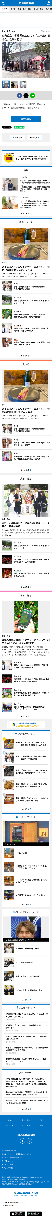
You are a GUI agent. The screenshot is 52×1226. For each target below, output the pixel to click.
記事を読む (26, 118)
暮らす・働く (38, 9)
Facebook (22, 1141)
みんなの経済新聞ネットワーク (26, 1194)
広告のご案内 (8, 1164)
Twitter (29, 1141)
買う (29, 9)
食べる (13, 9)
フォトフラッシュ (8, 31)
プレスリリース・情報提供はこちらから (17, 1154)
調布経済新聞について (11, 1150)
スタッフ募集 (8, 1168)
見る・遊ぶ (22, 9)
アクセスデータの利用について (14, 1157)
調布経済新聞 (26, 3)
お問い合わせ (8, 1161)
